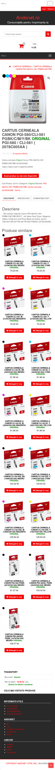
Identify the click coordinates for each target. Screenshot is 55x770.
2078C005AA (7, 190)
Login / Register (48, 9)
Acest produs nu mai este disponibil (20, 175)
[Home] (7, 723)
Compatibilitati (41, 198)
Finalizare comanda (15, 729)
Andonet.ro (28, 17)
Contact (10, 744)
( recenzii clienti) (20, 153)
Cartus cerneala (22, 66)
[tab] (9, 198)
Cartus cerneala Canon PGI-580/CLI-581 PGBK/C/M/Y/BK (34, 67)
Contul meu (11, 731)
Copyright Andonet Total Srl (22, 763)
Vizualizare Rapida (25, 238)
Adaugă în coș (15, 277)
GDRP (9, 747)
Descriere (8, 198)
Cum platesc (12, 708)
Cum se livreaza (13, 711)
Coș (8, 726)
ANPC (9, 749)
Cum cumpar (12, 705)
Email (9, 734)
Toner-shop (11, 752)
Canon (17, 190)
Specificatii (24, 198)
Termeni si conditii (14, 713)
